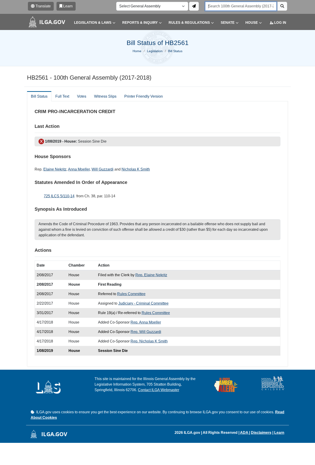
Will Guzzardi (102, 169)
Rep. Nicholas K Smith (149, 341)
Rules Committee (131, 294)
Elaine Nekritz (54, 169)
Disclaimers (261, 433)
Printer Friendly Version (143, 96)
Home (137, 51)
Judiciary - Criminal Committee (143, 303)
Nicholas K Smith (136, 169)
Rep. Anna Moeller (146, 322)
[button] (91, 23)
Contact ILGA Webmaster (158, 390)
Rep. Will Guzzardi (146, 332)
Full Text (62, 96)
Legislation (155, 51)
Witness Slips (105, 96)
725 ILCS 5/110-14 (59, 196)
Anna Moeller (79, 169)
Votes (81, 96)
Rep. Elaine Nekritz (151, 275)
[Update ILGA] (194, 6)
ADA (244, 433)
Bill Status (39, 96)
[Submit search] (282, 6)
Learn (279, 433)
